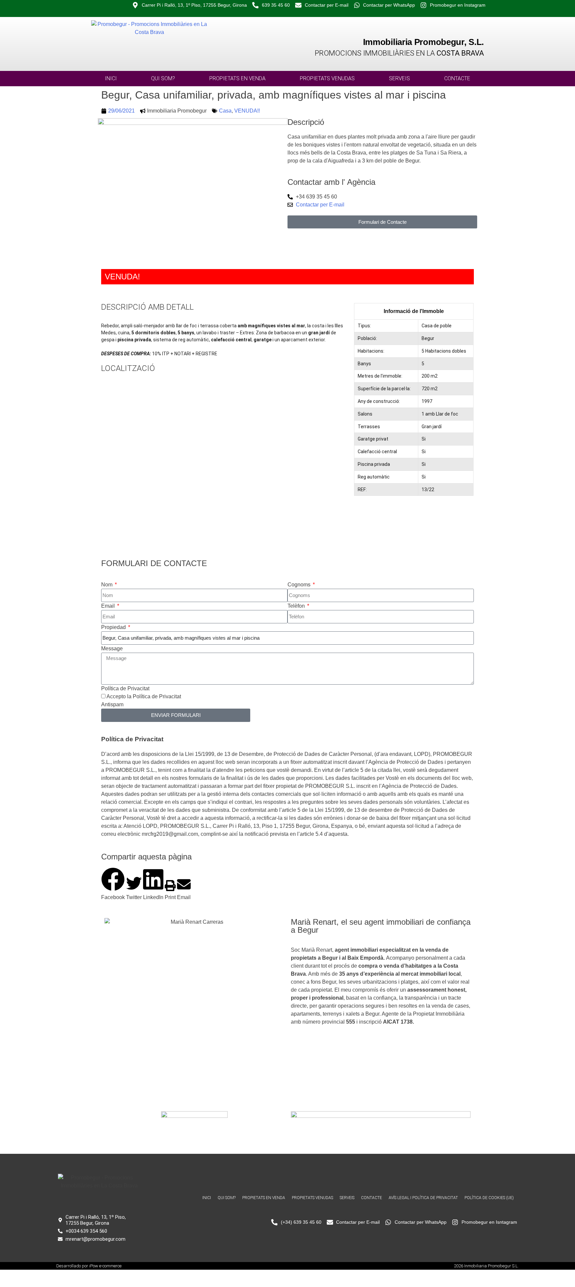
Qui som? (163, 78)
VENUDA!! (247, 111)
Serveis (399, 78)
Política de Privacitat (125, 688)
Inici (111, 78)
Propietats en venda (237, 78)
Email (108, 606)
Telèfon (297, 606)
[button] (113, 884)
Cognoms (300, 584)
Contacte (457, 78)
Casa (225, 111)
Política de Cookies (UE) (489, 1197)
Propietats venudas (327, 78)
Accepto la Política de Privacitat (143, 696)
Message (112, 648)
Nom (107, 584)
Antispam (112, 704)
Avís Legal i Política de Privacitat (423, 1197)
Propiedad (114, 627)
